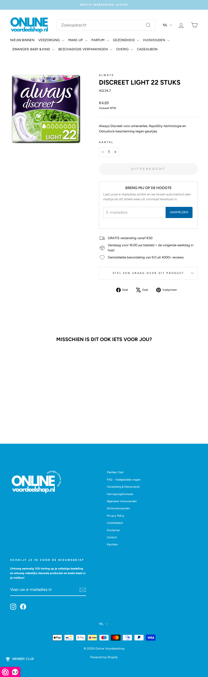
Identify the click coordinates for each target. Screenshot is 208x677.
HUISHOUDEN (154, 40)
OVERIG (122, 49)
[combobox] (106, 25)
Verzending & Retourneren (123, 486)
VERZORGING (49, 40)
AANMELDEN (179, 212)
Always (106, 75)
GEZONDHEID (124, 40)
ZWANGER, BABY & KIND (31, 49)
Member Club (115, 472)
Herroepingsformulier (120, 494)
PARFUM (98, 40)
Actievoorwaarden (118, 508)
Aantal (106, 142)
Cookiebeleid (115, 523)
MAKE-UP (76, 40)
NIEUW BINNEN (22, 40)
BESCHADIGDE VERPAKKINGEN (83, 49)
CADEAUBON (147, 49)
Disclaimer (113, 530)
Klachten (112, 544)
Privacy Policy (115, 515)
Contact (112, 537)
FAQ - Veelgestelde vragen (124, 479)
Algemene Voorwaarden (122, 501)
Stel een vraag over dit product (148, 273)
